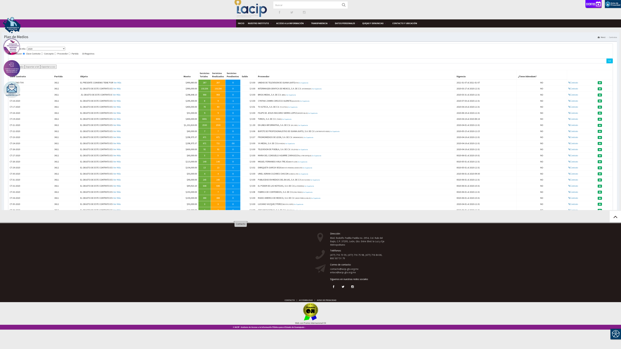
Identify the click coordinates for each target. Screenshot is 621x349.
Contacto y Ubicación (404, 23)
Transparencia (319, 23)
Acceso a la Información (290, 23)
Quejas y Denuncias (373, 23)
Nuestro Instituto (258, 23)
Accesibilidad (306, 300)
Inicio (241, 23)
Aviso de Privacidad (326, 300)
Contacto (240, 223)
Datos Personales (345, 23)
